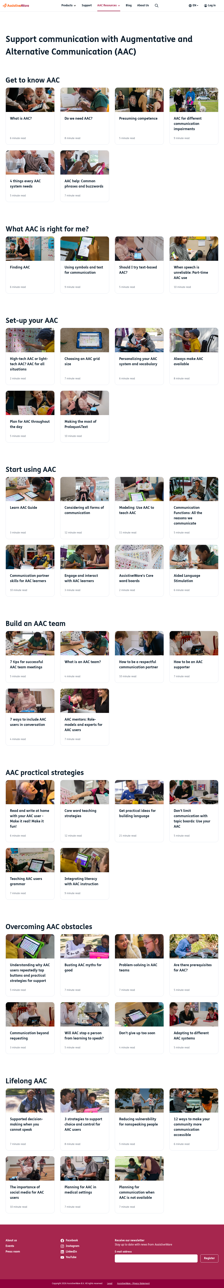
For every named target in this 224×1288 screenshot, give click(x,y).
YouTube (71, 1257)
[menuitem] (68, 5)
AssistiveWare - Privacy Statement (133, 1284)
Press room (13, 1251)
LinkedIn (71, 1251)
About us (11, 1240)
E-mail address (123, 1252)
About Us (143, 5)
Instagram (72, 1246)
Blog (129, 5)
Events (10, 1246)
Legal (109, 1284)
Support (87, 5)
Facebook (72, 1240)
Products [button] (67, 5)
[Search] (157, 5)
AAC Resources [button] (107, 5)
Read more (30, 116)
